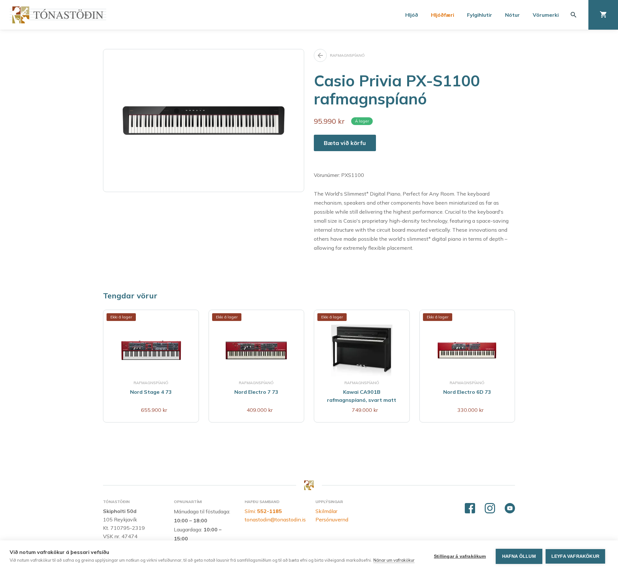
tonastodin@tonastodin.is (275, 519)
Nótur (512, 15)
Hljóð (411, 15)
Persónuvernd (331, 519)
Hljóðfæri (442, 15)
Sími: (263, 511)
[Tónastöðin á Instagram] (490, 508)
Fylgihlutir (479, 15)
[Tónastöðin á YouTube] (510, 508)
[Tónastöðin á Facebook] (470, 508)
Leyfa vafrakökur (575, 556)
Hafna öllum (519, 556)
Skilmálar (326, 511)
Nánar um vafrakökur (394, 560)
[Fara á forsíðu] (58, 15)
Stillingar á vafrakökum (460, 556)
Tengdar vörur (130, 295)
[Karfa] (603, 15)
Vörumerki (546, 15)
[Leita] (573, 15)
